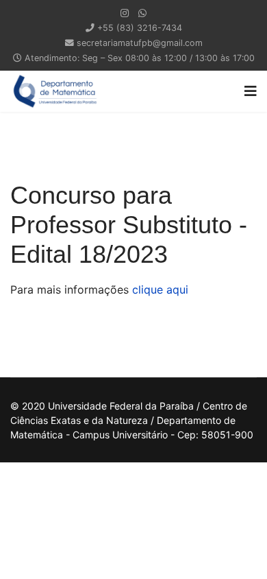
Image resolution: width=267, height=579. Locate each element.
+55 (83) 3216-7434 (139, 28)
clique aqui (160, 289)
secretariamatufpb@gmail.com (140, 43)
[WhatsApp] (142, 13)
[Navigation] (250, 91)
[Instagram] (124, 13)
